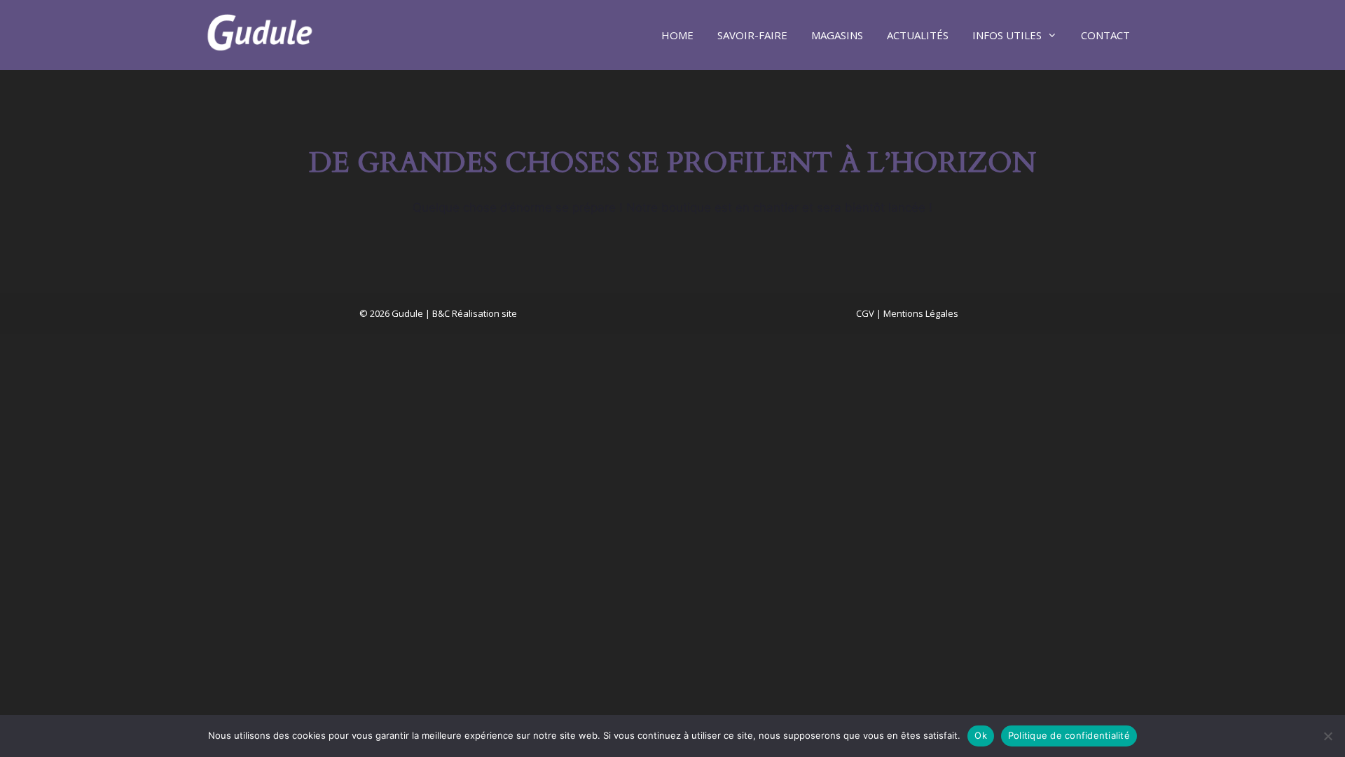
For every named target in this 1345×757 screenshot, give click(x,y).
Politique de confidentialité (1069, 735)
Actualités (918, 35)
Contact (1105, 35)
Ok (980, 735)
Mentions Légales (920, 313)
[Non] (1327, 736)
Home (677, 35)
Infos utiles (1007, 35)
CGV (865, 313)
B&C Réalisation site (474, 313)
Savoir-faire (752, 35)
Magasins (837, 35)
